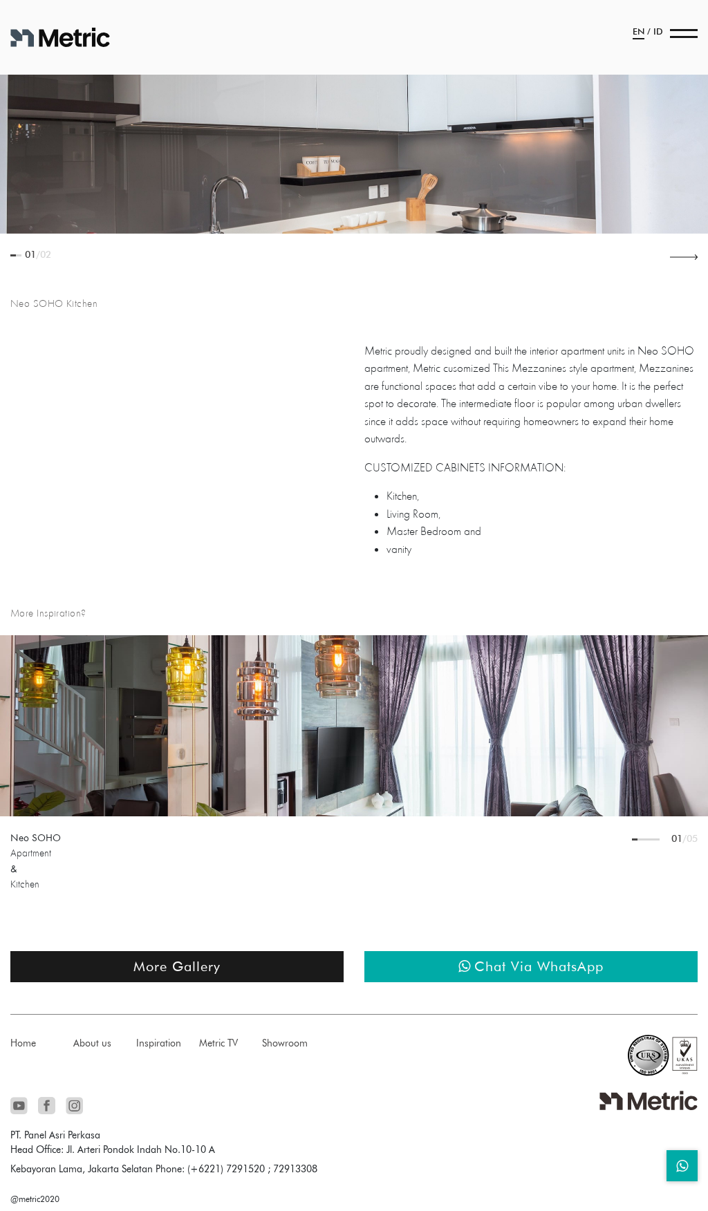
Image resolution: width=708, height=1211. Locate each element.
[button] (13, 255)
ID (658, 31)
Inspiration (158, 1043)
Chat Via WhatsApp (539, 966)
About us (92, 1043)
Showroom (285, 1043)
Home (23, 1043)
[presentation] (684, 255)
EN (638, 31)
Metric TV (218, 1043)
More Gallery (177, 966)
